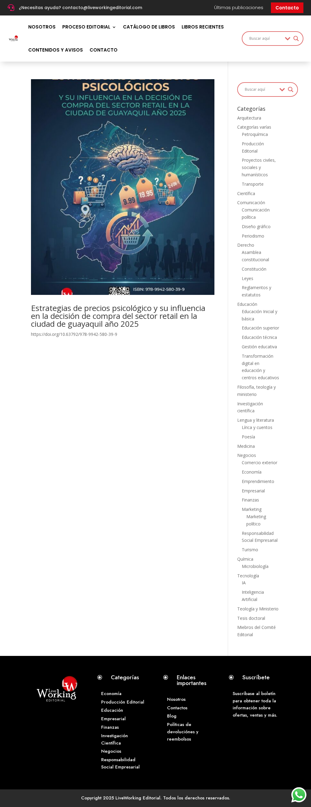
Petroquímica (255, 134)
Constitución (254, 269)
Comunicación (251, 202)
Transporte (253, 184)
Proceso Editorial (86, 27)
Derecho (245, 245)
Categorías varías (254, 127)
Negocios (246, 455)
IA (244, 583)
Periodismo (253, 236)
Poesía (248, 437)
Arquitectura (249, 118)
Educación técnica (259, 337)
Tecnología (248, 576)
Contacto (287, 8)
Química (245, 559)
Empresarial (253, 491)
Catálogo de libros (149, 27)
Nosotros (42, 27)
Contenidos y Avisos (55, 50)
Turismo (250, 549)
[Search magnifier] (296, 38)
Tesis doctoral (251, 618)
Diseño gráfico (256, 226)
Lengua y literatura (255, 420)
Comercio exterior (259, 462)
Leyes (247, 278)
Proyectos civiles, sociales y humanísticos (259, 167)
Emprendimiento (258, 481)
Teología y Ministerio (258, 609)
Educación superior (260, 328)
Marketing (251, 509)
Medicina (246, 446)
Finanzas (250, 500)
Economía (251, 472)
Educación (247, 304)
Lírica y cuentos (257, 427)
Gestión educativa (259, 346)
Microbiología (255, 566)
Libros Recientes (203, 27)
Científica (246, 193)
